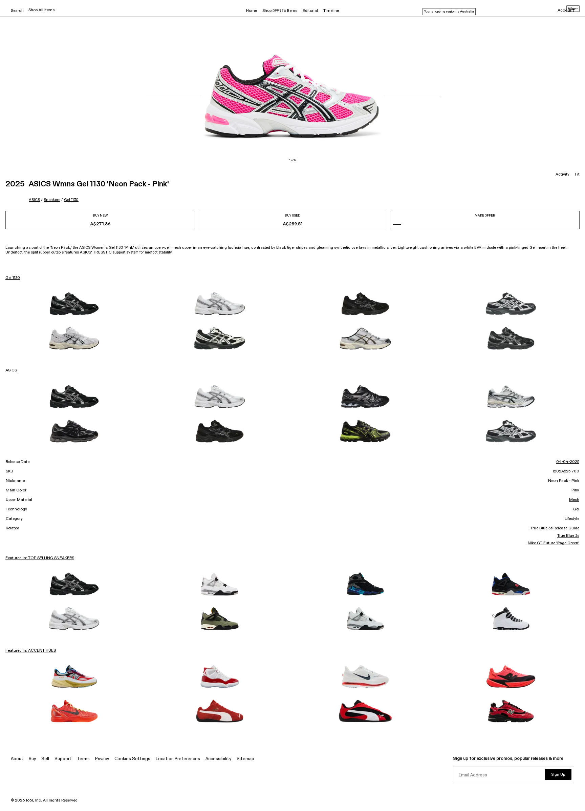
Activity (562, 175)
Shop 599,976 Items (279, 11)
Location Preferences (178, 759)
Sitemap (245, 759)
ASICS (34, 200)
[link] (74, 304)
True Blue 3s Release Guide (554, 528)
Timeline (331, 11)
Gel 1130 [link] (12, 278)
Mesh (574, 500)
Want (573, 9)
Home (251, 11)
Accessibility (218, 759)
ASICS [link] (11, 370)
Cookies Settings (132, 759)
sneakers (52, 200)
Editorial (310, 11)
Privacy (102, 759)
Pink (575, 490)
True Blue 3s (568, 536)
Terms (83, 759)
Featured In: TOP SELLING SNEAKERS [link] (39, 558)
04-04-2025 (567, 462)
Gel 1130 (71, 200)
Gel (576, 509)
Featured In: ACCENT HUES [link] (30, 651)
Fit (577, 175)
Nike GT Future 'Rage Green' (553, 543)
